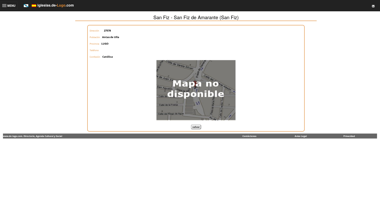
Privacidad (349, 136)
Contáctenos (249, 136)
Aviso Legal (301, 136)
